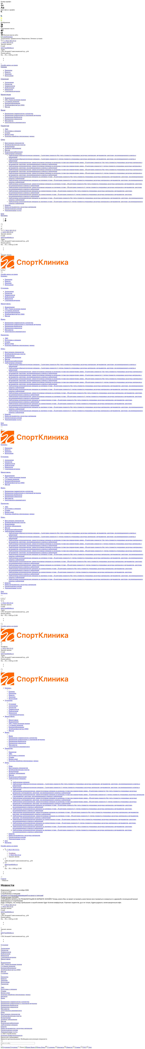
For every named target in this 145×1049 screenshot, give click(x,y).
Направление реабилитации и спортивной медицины (23, 115)
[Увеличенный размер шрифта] (2, 8)
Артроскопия (9, 82)
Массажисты (9, 120)
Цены (3, 139)
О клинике (4, 973)
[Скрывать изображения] (2, 27)
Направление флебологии (13, 117)
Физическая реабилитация (13, 152)
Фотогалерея (9, 75)
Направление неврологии (13, 119)
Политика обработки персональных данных (19, 136)
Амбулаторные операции (13, 153)
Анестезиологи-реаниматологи (15, 122)
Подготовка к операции (13, 131)
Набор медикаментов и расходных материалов (20, 207)
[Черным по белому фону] (1, 12)
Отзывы (7, 133)
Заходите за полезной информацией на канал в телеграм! (22, 895)
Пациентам (5, 126)
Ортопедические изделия (13, 209)
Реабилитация (9, 88)
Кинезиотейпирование (12, 103)
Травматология (10, 86)
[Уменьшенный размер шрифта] (2, 3)
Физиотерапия (9, 98)
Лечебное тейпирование (13, 148)
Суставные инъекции (12, 101)
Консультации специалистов (14, 143)
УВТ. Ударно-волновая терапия (15, 100)
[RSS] (1, 877)
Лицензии (8, 74)
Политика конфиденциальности (11, 1035)
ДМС (6, 129)
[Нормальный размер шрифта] (2, 5)
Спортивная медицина (12, 91)
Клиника (4, 67)
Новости (8, 72)
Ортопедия (8, 84)
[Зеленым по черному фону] (1, 21)
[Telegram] (5, 219)
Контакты (4, 215)
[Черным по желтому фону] (1, 18)
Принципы (8, 70)
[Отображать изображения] (2, 24)
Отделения (5, 79)
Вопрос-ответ (9, 134)
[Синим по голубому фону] (1, 16)
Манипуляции (6, 94)
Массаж (7, 107)
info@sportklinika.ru (7, 48)
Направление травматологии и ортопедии (19, 113)
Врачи (3, 110)
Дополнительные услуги (13, 210)
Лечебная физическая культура (15, 145)
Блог (2, 214)
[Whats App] (5, 221)
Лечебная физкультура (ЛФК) (15, 105)
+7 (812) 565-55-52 (10, 41)
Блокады (8, 205)
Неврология (9, 89)
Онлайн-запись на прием (9, 65)
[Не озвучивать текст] (2, 33)
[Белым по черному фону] (1, 14)
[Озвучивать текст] (2, 31)
